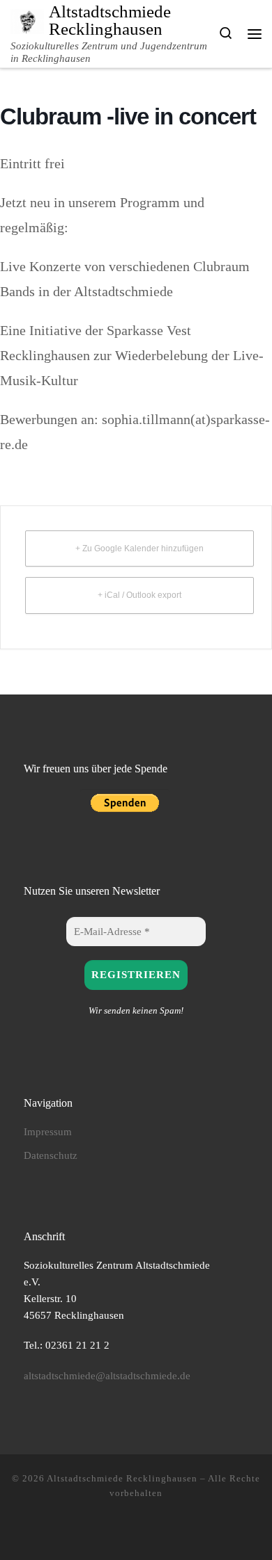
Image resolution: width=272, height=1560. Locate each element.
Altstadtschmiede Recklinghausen (122, 1478)
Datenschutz (50, 1155)
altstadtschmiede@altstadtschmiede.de (107, 1375)
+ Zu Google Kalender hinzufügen (139, 548)
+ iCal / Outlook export (139, 595)
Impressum (48, 1131)
